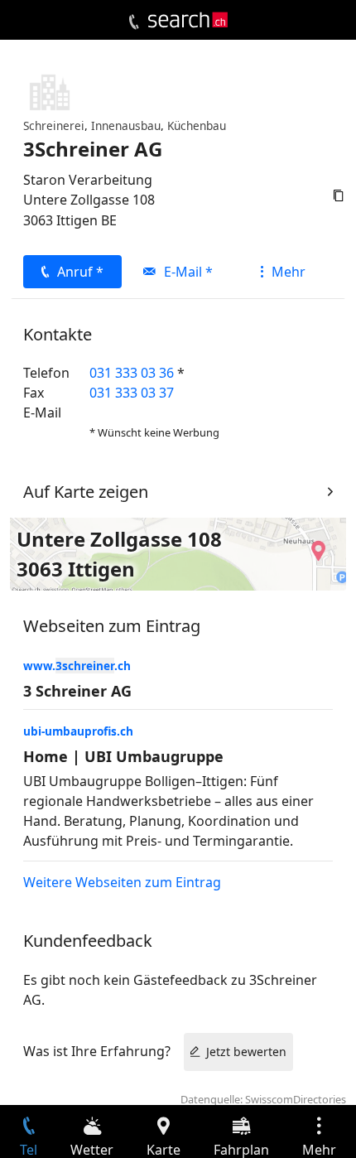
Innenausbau (126, 125)
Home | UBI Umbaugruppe (123, 756)
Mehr (288, 272)
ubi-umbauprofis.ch (78, 731)
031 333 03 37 (131, 393)
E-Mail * (188, 272)
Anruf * (80, 272)
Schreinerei (53, 125)
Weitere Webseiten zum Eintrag (122, 882)
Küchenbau (196, 125)
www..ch (77, 665)
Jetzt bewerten (246, 1051)
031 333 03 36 (131, 373)
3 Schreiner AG (77, 691)
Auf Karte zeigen (85, 491)
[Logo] (188, 20)
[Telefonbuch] (133, 22)
